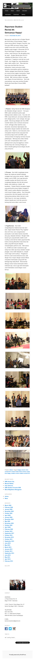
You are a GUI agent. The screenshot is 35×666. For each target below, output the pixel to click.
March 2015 (8, 547)
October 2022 (8, 525)
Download (16, 14)
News (12, 10)
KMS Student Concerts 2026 (13, 487)
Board (18, 10)
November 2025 (9, 511)
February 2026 (9, 507)
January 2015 (8, 549)
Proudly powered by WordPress (17, 654)
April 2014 (8, 559)
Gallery (23, 14)
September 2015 (9, 541)
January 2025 (8, 517)
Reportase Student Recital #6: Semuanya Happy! (13, 29)
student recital (15, 473)
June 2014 (8, 555)
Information (8, 14)
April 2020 (8, 527)
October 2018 (8, 531)
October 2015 (8, 539)
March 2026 (8, 505)
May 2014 (7, 557)
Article (6, 496)
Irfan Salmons (9, 485)
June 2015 (8, 543)
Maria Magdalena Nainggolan (13, 489)
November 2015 (9, 537)
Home (6, 10)
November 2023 (9, 523)
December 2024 (9, 519)
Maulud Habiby (9, 483)
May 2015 (7, 545)
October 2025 (8, 513)
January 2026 (8, 509)
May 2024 (7, 521)
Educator (24, 10)
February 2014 (9, 561)
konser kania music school (19, 471)
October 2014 (8, 551)
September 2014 (9, 553)
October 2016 (8, 535)
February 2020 (9, 529)
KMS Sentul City (9, 481)
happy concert (21, 470)
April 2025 (8, 515)
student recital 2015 (24, 473)
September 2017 (9, 533)
